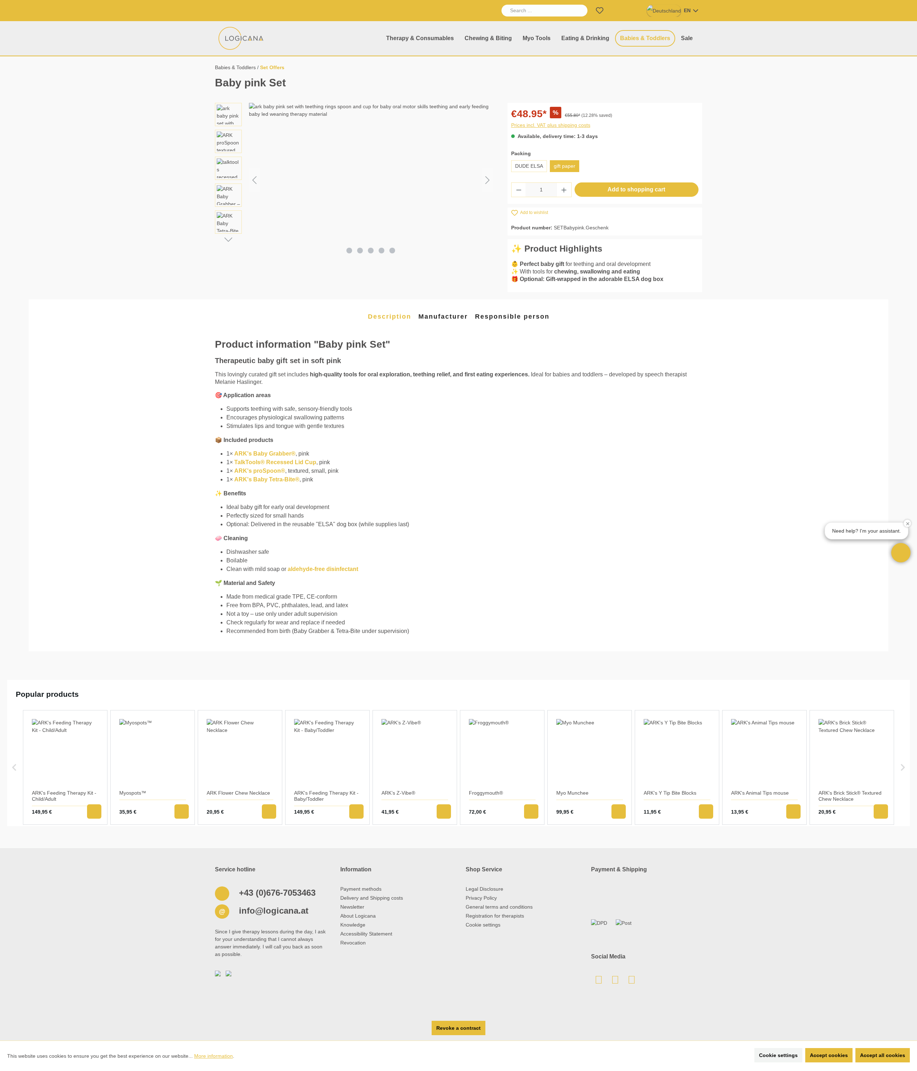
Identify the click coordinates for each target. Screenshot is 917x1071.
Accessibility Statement (366, 934)
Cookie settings (483, 925)
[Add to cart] (94, 811)
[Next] (487, 180)
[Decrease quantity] (518, 189)
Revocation (353, 943)
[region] (354, 180)
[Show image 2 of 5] (360, 250)
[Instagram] (631, 982)
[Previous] (254, 180)
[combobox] (536, 10)
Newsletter (352, 907)
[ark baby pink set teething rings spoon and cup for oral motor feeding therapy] (371, 180)
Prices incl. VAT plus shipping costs (550, 125)
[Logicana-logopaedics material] (241, 38)
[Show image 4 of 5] (381, 250)
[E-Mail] (598, 982)
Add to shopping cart (636, 189)
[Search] (579, 10)
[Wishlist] (599, 10)
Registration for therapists (495, 916)
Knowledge (352, 925)
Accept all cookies (882, 1055)
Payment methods (360, 889)
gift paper (564, 166)
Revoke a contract (458, 1028)
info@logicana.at (272, 910)
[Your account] (616, 10)
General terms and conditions (499, 907)
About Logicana (358, 916)
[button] (900, 552)
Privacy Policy (481, 898)
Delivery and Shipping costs (371, 898)
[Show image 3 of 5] (371, 250)
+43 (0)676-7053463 (276, 893)
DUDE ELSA (529, 166)
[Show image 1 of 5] (349, 250)
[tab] (389, 317)
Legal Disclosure (484, 889)
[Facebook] (615, 982)
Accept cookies (829, 1055)
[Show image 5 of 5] (392, 250)
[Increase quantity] (564, 189)
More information (213, 1056)
